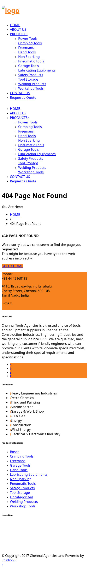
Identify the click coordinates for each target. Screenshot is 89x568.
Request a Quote (23, 97)
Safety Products (30, 75)
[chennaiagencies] (10, 10)
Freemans (26, 47)
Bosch (14, 451)
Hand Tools (27, 52)
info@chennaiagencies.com (23, 307)
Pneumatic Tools (31, 61)
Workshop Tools (31, 88)
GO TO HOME (12, 266)
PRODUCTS (19, 34)
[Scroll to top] (2, 564)
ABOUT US (18, 29)
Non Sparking (29, 56)
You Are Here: (12, 206)
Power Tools (27, 38)
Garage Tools (28, 65)
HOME (15, 25)
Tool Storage (28, 79)
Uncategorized (21, 497)
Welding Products (32, 84)
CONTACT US (20, 93)
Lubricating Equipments (37, 70)
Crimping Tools (30, 43)
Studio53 (9, 560)
